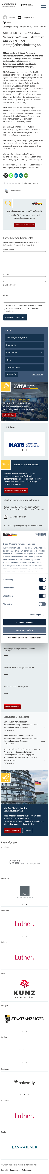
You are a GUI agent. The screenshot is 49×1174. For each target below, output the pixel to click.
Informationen (15, 154)
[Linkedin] (16, 175)
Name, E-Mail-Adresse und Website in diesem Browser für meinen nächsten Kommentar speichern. (24, 308)
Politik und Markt (10, 33)
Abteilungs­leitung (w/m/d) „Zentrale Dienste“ (19, 650)
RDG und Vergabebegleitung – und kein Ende (23, 525)
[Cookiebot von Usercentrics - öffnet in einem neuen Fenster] (35, 534)
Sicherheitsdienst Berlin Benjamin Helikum (20, 749)
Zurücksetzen (37, 374)
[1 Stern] (4, 183)
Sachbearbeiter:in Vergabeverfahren (19, 667)
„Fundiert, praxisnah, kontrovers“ (8, 6)
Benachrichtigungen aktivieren (16, 491)
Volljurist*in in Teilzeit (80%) (16, 686)
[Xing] (21, 175)
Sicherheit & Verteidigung (30, 33)
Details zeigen (35, 614)
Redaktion (12, 17)
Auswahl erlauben (24, 630)
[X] (5, 175)
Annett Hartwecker (18, 517)
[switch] (42, 588)
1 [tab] (22, 450)
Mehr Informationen (12, 830)
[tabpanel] (24, 445)
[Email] (26, 175)
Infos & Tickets (9, 415)
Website (6, 295)
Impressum (14, 1170)
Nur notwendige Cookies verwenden (24, 638)
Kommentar (8, 250)
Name (6, 274)
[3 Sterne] (10, 183)
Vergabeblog (9, 4)
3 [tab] (28, 1094)
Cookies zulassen (24, 622)
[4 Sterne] (13, 183)
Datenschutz (27, 1170)
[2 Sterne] (7, 183)
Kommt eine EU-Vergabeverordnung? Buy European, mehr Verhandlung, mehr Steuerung (24, 508)
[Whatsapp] (10, 175)
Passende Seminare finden (24, 225)
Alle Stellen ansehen (12, 707)
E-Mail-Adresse (9, 285)
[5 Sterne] (16, 183)
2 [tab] (26, 450)
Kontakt (4, 1170)
